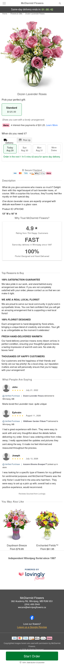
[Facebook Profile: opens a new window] (32, 617)
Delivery (9, 142)
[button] (57, 658)
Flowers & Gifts (16, 13)
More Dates (54, 149)
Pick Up (26, 140)
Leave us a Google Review (32, 627)
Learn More (52, 125)
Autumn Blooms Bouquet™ (35, 464)
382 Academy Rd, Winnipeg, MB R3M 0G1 (32, 601)
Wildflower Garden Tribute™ (35, 421)
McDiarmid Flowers (32, 3)
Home (4, 13)
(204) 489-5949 (32, 604)
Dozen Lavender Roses (33, 395)
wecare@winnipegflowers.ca (32, 607)
